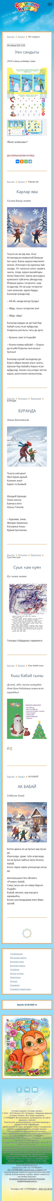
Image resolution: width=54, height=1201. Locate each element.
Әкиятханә (15, 977)
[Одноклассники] (22, 161)
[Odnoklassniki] (19, 1092)
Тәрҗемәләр (16, 954)
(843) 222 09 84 (45, 1189)
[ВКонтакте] (17, 161)
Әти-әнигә (23, 398)
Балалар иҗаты (17, 965)
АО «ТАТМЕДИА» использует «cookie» (25, 1170)
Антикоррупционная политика (22, 1179)
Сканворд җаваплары (20, 989)
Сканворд (15, 985)
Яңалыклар (36, 398)
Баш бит (11, 37)
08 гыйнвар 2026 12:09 (16, 45)
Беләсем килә (17, 961)
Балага (21, 37)
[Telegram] (30, 161)
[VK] (27, 1092)
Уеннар (13, 981)
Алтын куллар (17, 973)
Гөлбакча (14, 969)
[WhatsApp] (26, 161)
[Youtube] (35, 1092)
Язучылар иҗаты (18, 958)
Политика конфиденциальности (31, 1180)
